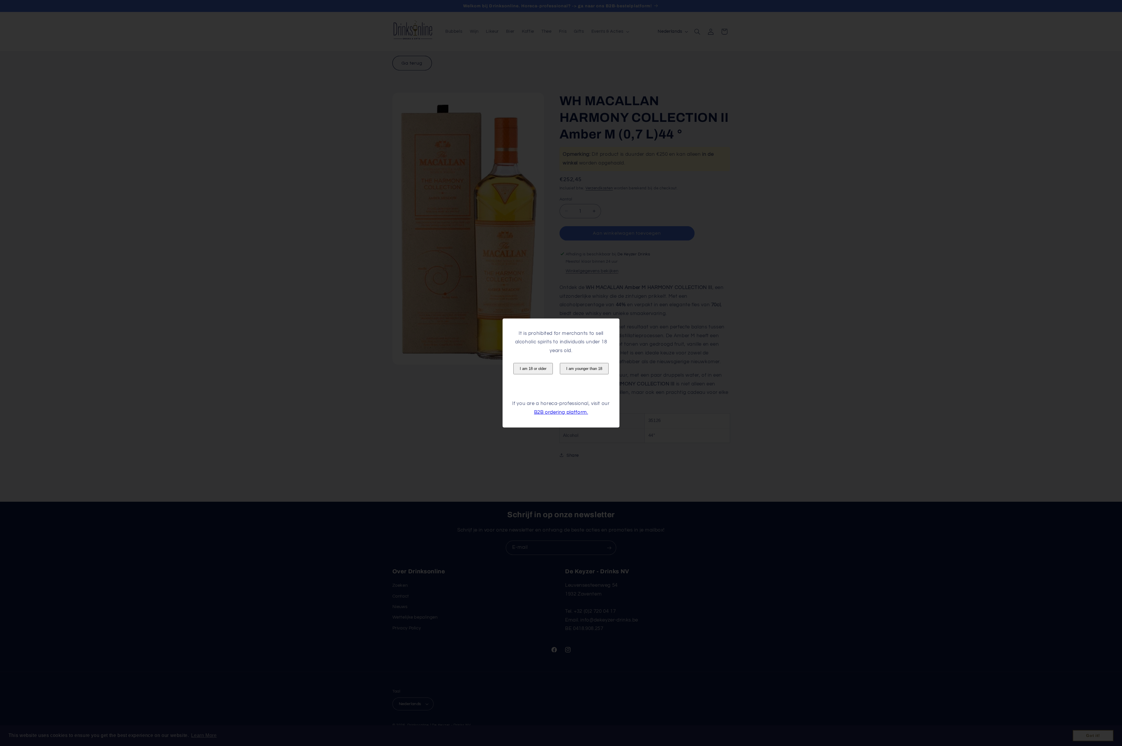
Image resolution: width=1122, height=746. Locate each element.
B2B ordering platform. (561, 412)
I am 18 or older (533, 368)
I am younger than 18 (584, 368)
